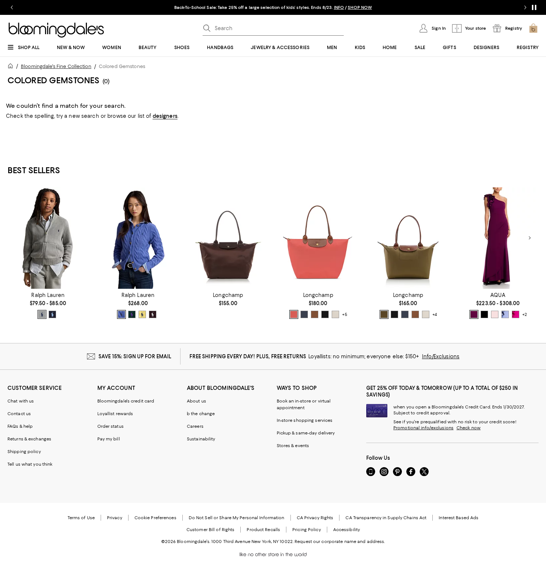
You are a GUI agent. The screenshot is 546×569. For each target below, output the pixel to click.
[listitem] (273, 7)
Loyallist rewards (115, 413)
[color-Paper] (335, 314)
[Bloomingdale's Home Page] (56, 30)
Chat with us (20, 401)
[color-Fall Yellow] (142, 314)
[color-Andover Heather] (42, 314)
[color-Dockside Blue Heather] (121, 314)
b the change (201, 413)
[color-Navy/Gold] (304, 314)
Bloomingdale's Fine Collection (56, 66)
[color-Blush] (494, 314)
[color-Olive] (384, 314)
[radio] (42, 314)
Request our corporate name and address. (340, 541)
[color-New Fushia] (515, 314)
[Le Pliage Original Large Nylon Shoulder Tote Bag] (317, 238)
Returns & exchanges (29, 439)
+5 (344, 314)
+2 (524, 314)
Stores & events (293, 445)
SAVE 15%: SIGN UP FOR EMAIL (135, 356)
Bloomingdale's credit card (126, 401)
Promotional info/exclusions (423, 427)
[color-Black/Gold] (325, 314)
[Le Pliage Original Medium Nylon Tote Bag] (407, 238)
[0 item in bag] (533, 28)
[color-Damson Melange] (152, 314)
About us (196, 401)
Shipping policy (24, 451)
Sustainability (201, 439)
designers (165, 116)
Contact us (19, 413)
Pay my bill (108, 439)
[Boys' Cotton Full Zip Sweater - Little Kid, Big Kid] (47, 238)
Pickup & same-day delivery (306, 433)
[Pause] (534, 7)
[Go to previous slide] (11, 7)
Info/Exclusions (440, 356)
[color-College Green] (132, 314)
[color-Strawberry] (294, 314)
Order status (110, 426)
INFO (339, 7)
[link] (47, 305)
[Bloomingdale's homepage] (11, 67)
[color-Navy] (52, 314)
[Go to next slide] (525, 7)
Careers (195, 426)
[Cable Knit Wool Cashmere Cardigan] (137, 238)
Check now (468, 427)
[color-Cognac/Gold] (314, 314)
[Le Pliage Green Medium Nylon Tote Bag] (228, 238)
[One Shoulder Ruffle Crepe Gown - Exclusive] (498, 238)
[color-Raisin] (474, 314)
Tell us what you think (29, 464)
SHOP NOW (360, 7)
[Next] (530, 238)
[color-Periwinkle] (505, 314)
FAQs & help (20, 426)
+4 (434, 314)
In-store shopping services (305, 420)
